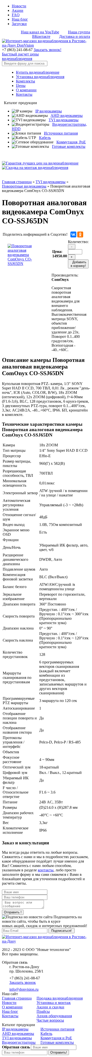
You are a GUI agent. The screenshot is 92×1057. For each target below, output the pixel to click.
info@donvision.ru (24, 989)
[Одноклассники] (80, 234)
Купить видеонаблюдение (37, 72)
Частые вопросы (50, 1020)
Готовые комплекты (68, 146)
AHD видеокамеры (67, 115)
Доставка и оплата (74, 36)
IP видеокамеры (48, 111)
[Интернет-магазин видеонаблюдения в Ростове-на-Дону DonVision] (46, 45)
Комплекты (25, 81)
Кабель (45, 138)
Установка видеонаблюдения (40, 77)
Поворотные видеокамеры (24, 186)
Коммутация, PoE (71, 142)
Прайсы (43, 1011)
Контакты (24, 94)
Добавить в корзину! (78, 264)
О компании (26, 90)
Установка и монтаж (54, 1003)
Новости (19, 6)
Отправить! (58, 1052)
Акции (17, 10)
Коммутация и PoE (56, 1038)
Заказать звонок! (47, 50)
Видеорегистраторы (19, 1042)
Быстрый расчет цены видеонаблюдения (20, 56)
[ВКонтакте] (73, 234)
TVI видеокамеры (64, 120)
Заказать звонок (22, 982)
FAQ (16, 15)
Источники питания (61, 133)
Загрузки (19, 24)
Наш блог (20, 19)
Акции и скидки (50, 1007)
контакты (45, 870)
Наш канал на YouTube (40, 32)
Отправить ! (13, 912)
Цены (21, 85)
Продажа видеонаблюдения (60, 998)
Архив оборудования (54, 1016)
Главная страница (17, 182)
